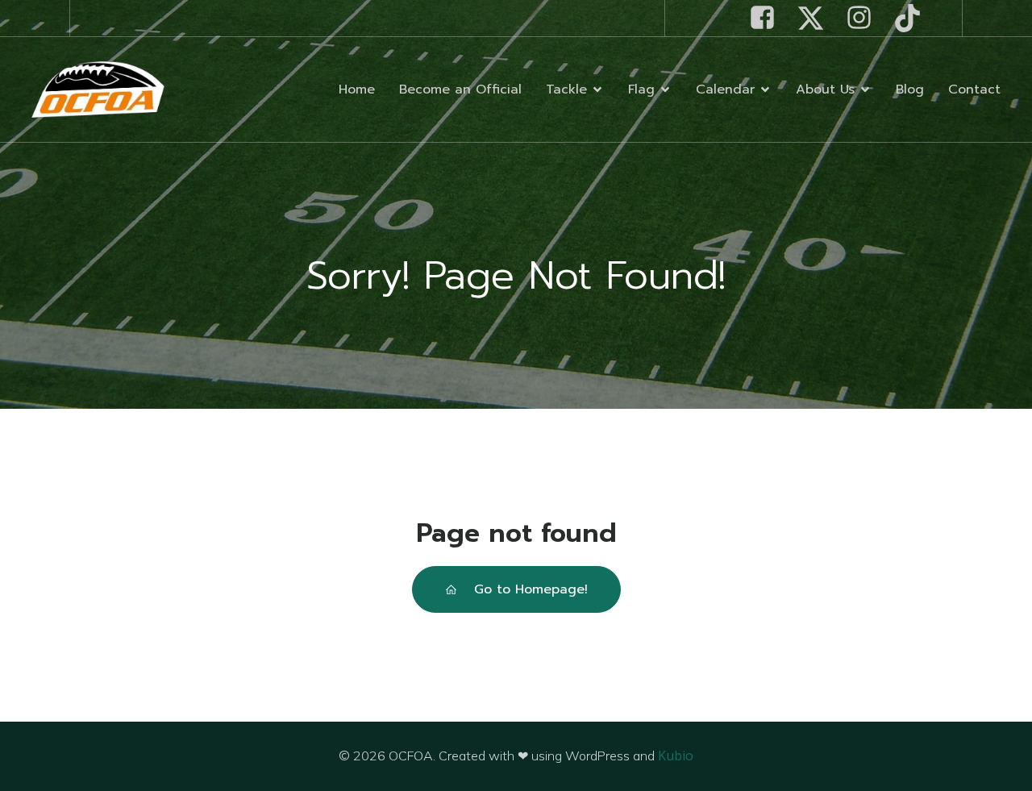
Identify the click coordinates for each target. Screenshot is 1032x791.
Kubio (675, 755)
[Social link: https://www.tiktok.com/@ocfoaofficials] (913, 18)
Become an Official (460, 89)
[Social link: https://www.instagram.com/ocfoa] (865, 18)
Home (357, 89)
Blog (910, 89)
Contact (974, 89)
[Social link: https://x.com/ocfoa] (817, 18)
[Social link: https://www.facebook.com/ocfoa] (768, 18)
